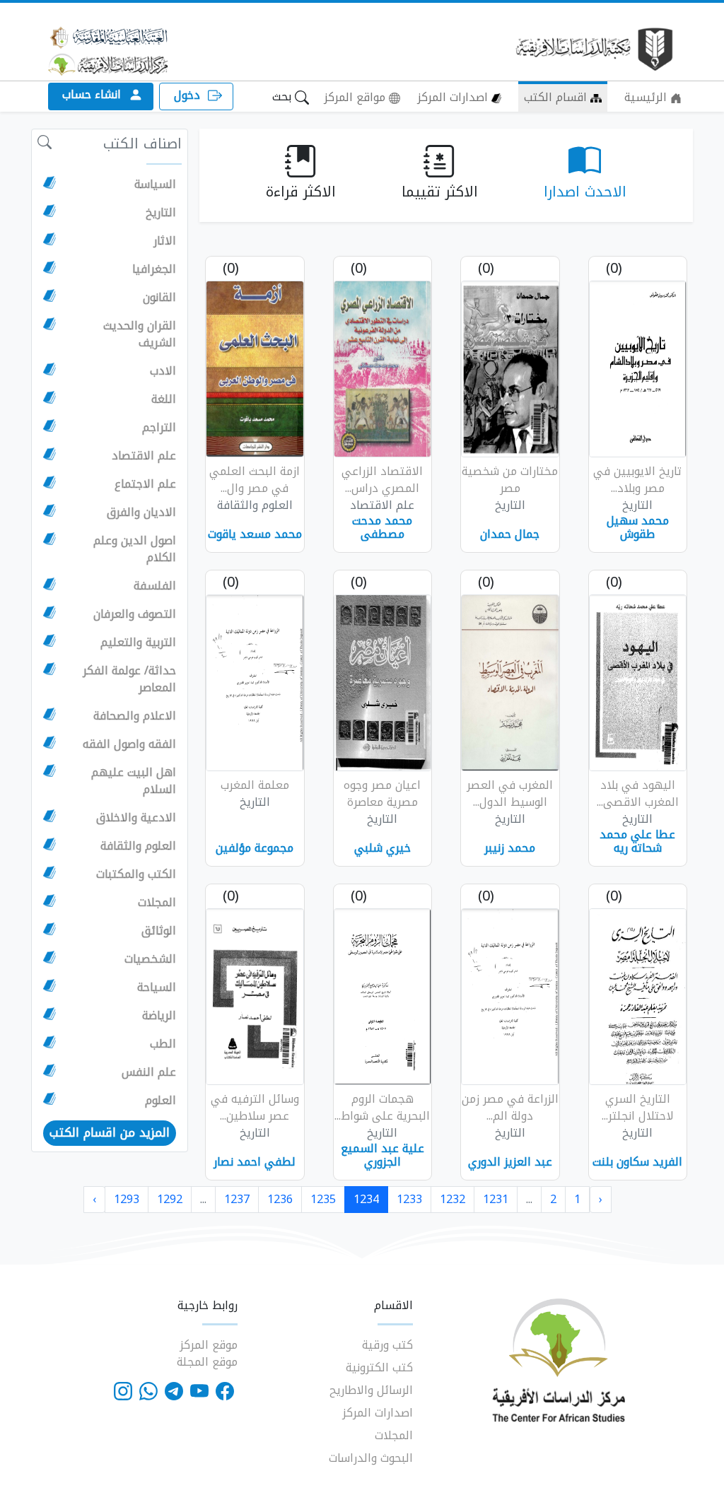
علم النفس (149, 1072)
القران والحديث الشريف (139, 334)
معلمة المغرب (255, 785)
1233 (409, 1199)
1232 (452, 1199)
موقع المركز (209, 1345)
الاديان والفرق (141, 512)
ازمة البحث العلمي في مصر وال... (254, 479)
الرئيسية (647, 97)
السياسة (155, 184)
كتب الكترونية (379, 1367)
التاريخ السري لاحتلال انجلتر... (638, 1107)
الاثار (164, 241)
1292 (169, 1199)
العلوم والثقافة (138, 846)
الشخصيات (150, 959)
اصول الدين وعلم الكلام (134, 549)
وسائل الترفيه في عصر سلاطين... (255, 1107)
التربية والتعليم (138, 642)
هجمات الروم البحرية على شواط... (382, 1107)
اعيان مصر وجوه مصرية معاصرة (382, 793)
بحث (283, 96)
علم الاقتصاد (144, 455)
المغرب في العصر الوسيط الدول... (510, 793)
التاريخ (161, 212)
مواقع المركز (356, 97)
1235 (323, 1199)
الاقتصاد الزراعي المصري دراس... (382, 479)
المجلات (157, 902)
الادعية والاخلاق (136, 817)
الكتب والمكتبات (136, 874)
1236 (280, 1199)
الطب (163, 1044)
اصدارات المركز (454, 97)
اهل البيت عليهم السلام (133, 781)
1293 (126, 1199)
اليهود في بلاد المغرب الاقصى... (638, 793)
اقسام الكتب (557, 97)
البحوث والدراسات (371, 1458)
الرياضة (159, 1015)
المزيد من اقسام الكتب (109, 1132)
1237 (237, 1199)
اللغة (163, 399)
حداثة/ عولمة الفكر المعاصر (129, 679)
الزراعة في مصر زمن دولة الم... (510, 1107)
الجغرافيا (154, 269)
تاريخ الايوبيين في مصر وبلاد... (637, 479)
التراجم (159, 427)
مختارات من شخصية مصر (510, 479)
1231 (495, 1199)
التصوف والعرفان (134, 614)
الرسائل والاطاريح (371, 1390)
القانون (159, 297)
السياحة (156, 987)
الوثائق (158, 930)
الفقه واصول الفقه (129, 744)
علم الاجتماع (145, 484)
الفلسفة (155, 586)
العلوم (160, 1100)
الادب (163, 371)
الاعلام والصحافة (134, 716)
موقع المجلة (207, 1362)
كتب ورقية (387, 1345)
